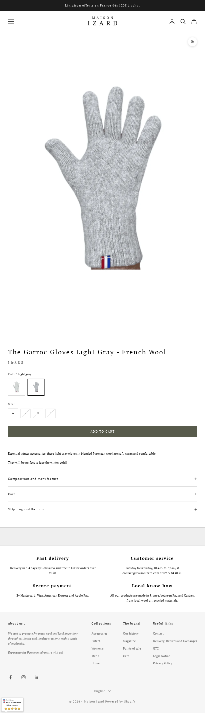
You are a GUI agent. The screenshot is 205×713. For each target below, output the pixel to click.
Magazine (129, 641)
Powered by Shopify (120, 701)
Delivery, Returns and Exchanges (175, 641)
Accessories (99, 633)
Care (126, 656)
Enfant (96, 641)
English (100, 691)
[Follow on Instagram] (23, 677)
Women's (98, 648)
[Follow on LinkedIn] (36, 677)
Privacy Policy (162, 663)
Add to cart (102, 431)
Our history (130, 633)
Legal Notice (161, 656)
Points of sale (132, 648)
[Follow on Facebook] (10, 677)
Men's (95, 656)
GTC (156, 648)
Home (96, 663)
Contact (158, 633)
